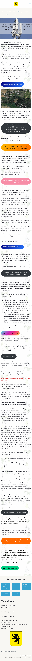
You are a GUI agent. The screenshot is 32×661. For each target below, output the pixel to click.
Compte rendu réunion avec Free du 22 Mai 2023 (16, 181)
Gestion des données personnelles (13, 657)
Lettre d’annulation (10, 568)
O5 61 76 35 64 (8, 601)
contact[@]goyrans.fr (7, 612)
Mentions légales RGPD (25, 655)
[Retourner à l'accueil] (16, 4)
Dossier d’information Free (12, 84)
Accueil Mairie (7, 616)
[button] (30, 4)
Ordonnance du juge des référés (14, 512)
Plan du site (28, 657)
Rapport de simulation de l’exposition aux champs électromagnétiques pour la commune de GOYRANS (16, 128)
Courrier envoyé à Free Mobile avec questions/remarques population (16, 147)
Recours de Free (9, 356)
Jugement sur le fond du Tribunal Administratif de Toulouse (16, 541)
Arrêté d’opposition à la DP (12, 246)
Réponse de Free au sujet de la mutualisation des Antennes (16, 273)
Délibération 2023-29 (10, 333)
